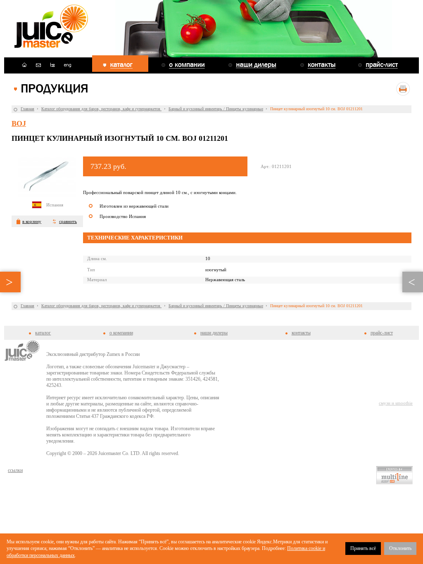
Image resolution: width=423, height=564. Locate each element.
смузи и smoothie (396, 402)
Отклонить (400, 548)
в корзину (31, 221)
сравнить (68, 221)
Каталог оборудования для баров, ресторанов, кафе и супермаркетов (101, 109)
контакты (301, 333)
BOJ (19, 123)
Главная (27, 109)
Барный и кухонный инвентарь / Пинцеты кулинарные (216, 109)
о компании (121, 333)
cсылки (15, 470)
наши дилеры (214, 333)
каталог (43, 333)
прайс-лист (382, 333)
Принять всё (363, 548)
